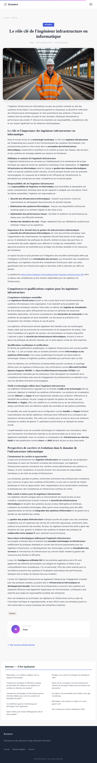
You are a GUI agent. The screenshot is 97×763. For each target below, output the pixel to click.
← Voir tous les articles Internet (21, 645)
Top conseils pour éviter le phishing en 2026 (68, 709)
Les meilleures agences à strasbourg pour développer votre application (22, 705)
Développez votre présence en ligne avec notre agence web (69, 702)
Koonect (11, 4)
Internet (14, 18)
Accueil (6, 18)
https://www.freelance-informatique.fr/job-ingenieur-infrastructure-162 (52, 274)
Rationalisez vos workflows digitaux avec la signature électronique (23, 676)
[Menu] (90, 4)
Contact (31, 749)
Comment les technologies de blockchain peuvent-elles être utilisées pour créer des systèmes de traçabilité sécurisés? (25, 695)
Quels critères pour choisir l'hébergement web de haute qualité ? (25, 713)
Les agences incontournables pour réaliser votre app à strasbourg (71, 694)
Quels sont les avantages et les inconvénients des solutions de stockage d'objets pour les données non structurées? (71, 685)
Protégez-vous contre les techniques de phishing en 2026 (71, 676)
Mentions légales (18, 749)
